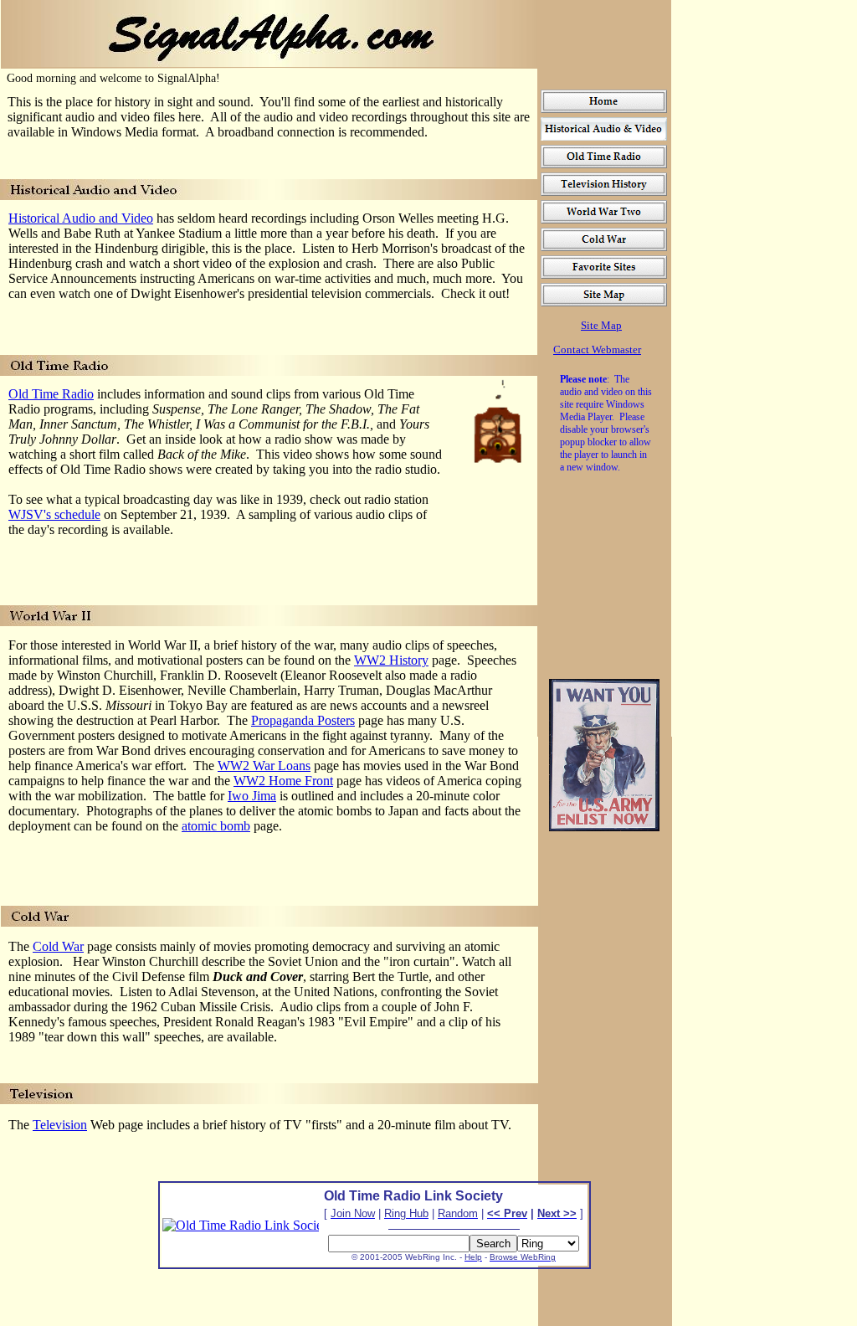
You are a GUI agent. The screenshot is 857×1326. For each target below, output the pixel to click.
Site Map (601, 325)
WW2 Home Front (283, 781)
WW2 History (391, 660)
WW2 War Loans (264, 765)
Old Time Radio (51, 394)
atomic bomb (216, 826)
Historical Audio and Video (80, 218)
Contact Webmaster (597, 349)
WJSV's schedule (54, 514)
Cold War (58, 946)
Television (60, 1125)
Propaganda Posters (303, 720)
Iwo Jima (252, 796)
